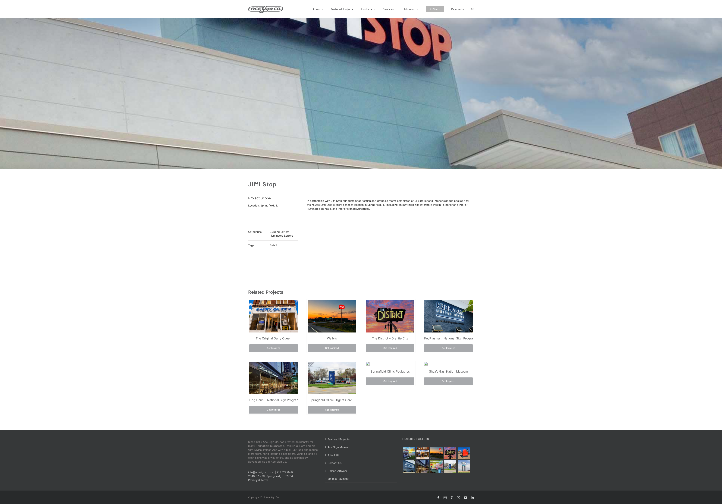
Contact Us (334, 463)
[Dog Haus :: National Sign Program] (422, 466)
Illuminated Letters (281, 235)
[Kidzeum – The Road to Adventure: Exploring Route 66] (436, 466)
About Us (333, 455)
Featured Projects (339, 439)
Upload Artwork (337, 470)
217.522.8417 (285, 472)
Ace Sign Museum (339, 447)
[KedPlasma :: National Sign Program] (408, 466)
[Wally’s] (436, 453)
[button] (472, 9)
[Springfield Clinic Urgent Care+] (450, 466)
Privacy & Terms (258, 480)
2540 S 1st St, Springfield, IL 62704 (270, 476)
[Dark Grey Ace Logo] (265, 6)
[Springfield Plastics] (463, 466)
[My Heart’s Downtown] (463, 453)
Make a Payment (338, 478)
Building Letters (279, 231)
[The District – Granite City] (450, 453)
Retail (273, 245)
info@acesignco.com (261, 472)
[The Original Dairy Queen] (422, 453)
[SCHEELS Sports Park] (408, 453)
